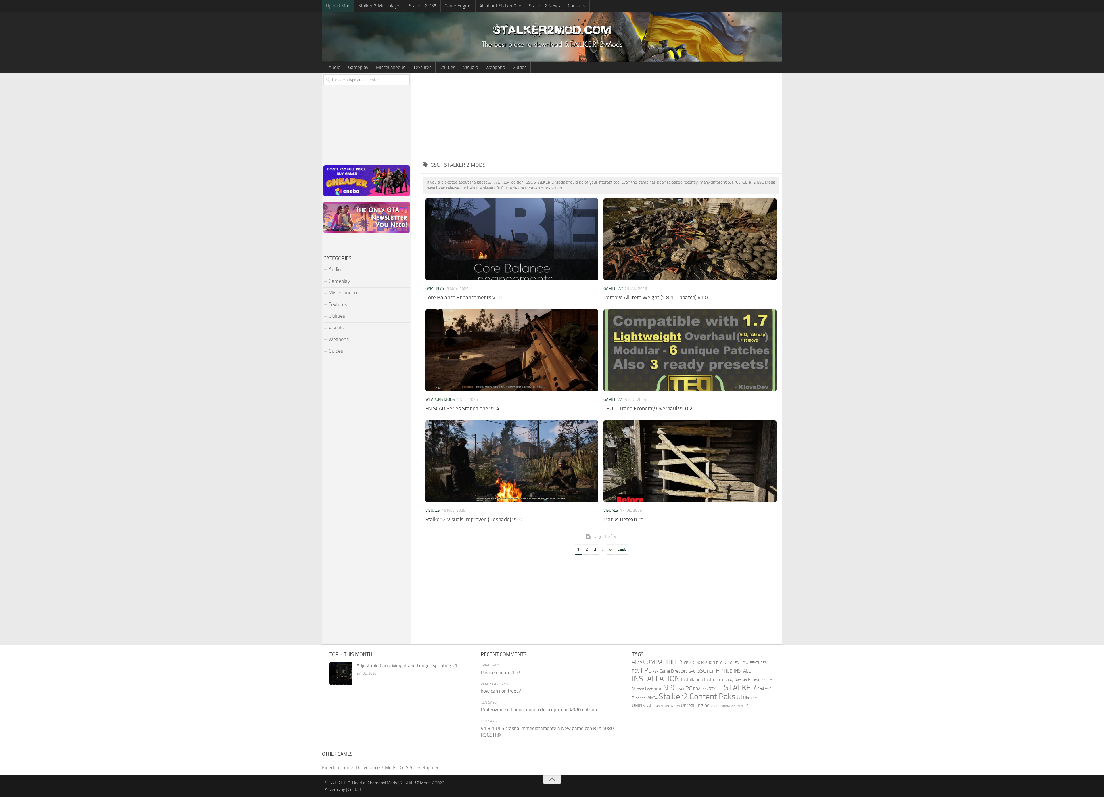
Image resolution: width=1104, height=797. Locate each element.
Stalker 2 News (544, 6)
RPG (705, 689)
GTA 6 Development (420, 767)
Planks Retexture (623, 519)
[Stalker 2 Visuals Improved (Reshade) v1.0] (511, 461)
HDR (711, 671)
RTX (712, 689)
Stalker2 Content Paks (697, 696)
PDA (696, 689)
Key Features (737, 680)
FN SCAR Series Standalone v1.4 (462, 408)
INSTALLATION (656, 678)
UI (739, 697)
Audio (334, 67)
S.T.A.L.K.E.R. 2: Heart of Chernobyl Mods (361, 782)
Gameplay (358, 67)
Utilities (447, 67)
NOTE (658, 689)
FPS (646, 670)
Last (621, 549)
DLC (719, 662)
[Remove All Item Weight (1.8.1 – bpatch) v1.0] (689, 239)
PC (688, 688)
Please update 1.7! (500, 672)
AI (634, 662)
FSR (655, 671)
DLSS (728, 662)
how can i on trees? (501, 691)
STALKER (740, 687)
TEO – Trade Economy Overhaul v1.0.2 (648, 408)
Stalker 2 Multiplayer (379, 6)
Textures (422, 67)
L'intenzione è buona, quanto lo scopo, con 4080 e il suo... (540, 709)
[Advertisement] (600, 116)
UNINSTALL (643, 705)
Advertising (335, 789)
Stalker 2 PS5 (423, 6)
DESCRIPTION (703, 662)
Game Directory (673, 671)
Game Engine (457, 6)
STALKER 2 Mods (415, 782)
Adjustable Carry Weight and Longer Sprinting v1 (406, 665)
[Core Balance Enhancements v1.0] (511, 239)
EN (737, 663)
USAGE (715, 706)
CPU (687, 662)
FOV (636, 671)
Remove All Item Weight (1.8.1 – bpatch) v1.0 (655, 297)
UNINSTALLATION (668, 706)
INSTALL (742, 671)
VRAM (725, 706)
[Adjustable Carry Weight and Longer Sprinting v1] (340, 673)
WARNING (738, 706)
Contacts (577, 6)
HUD (728, 671)
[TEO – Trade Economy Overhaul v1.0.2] (689, 350)
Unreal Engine (695, 705)
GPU (692, 671)
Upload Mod (338, 6)
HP (719, 671)
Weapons (495, 67)
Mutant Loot (642, 689)
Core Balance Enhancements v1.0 (464, 297)
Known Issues (760, 679)
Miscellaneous (390, 67)
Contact (354, 789)
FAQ (744, 662)
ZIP (749, 705)
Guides (520, 67)
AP (639, 662)
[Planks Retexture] (689, 461)
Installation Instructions (704, 679)
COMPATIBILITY (663, 661)
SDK (720, 689)
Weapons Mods (440, 399)
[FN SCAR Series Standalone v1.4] (511, 350)
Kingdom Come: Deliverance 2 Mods (359, 767)
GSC (701, 670)
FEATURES (758, 662)
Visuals (470, 67)
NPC (669, 688)
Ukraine (750, 697)
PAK (681, 689)
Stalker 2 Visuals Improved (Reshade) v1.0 (473, 519)
